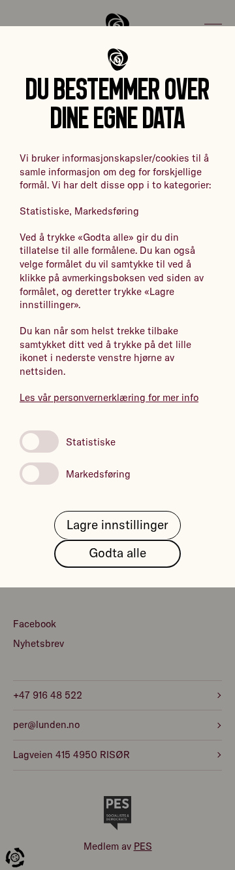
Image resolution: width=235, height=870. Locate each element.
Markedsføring (98, 474)
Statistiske (91, 442)
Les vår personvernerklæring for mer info (109, 397)
